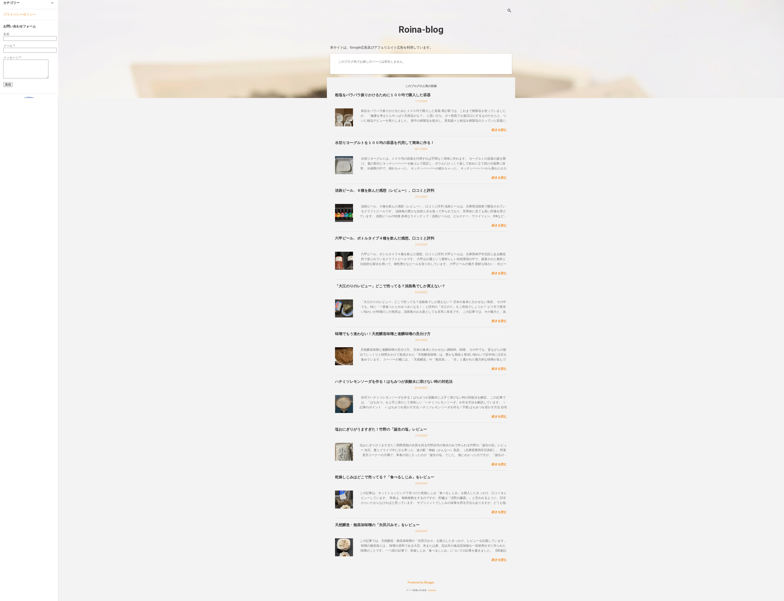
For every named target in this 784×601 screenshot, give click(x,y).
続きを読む (499, 130)
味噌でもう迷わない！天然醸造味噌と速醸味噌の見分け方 (383, 334)
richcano (432, 590)
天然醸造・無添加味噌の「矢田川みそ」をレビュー (377, 525)
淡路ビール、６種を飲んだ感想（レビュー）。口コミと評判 (384, 190)
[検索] (509, 11)
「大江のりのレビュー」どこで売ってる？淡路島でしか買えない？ (390, 286)
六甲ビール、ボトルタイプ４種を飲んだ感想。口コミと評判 (384, 238)
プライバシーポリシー (19, 14)
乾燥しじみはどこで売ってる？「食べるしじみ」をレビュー (384, 477)
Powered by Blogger (421, 582)
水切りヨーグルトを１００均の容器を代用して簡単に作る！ (384, 142)
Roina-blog (421, 29)
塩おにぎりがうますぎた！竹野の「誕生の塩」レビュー (381, 429)
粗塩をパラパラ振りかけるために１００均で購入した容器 (383, 95)
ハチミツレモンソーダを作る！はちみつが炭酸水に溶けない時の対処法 (394, 381)
